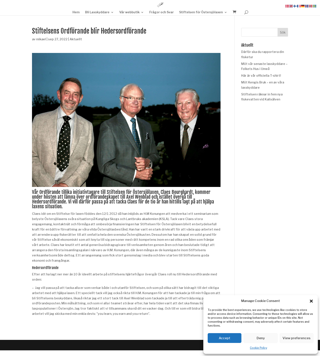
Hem (76, 12)
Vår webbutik (129, 12)
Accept (224, 338)
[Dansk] (287, 6)
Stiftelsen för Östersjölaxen (201, 12)
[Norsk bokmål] (311, 6)
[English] (291, 6)
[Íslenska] (307, 6)
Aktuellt (76, 39)
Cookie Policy (258, 347)
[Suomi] (295, 6)
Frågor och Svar (161, 12)
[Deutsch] (303, 6)
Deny (261, 338)
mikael (41, 39)
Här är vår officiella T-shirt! (261, 75)
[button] (311, 301)
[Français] (299, 6)
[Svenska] (315, 6)
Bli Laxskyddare (97, 12)
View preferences (296, 338)
